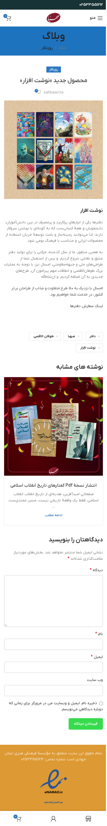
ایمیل (97, 657)
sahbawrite (54, 92)
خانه (62, 48)
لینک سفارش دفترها (86, 306)
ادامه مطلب (53, 515)
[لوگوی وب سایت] (53, 18)
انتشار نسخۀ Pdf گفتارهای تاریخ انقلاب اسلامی (53, 485)
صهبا (71, 336)
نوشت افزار (88, 348)
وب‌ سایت (95, 680)
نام (99, 634)
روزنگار (47, 48)
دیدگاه (96, 570)
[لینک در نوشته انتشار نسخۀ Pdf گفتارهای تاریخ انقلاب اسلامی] (53, 426)
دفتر (92, 336)
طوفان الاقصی (43, 336)
